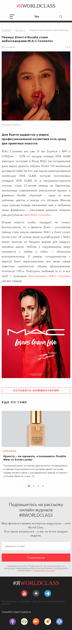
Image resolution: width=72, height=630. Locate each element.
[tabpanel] (36, 445)
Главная (6, 30)
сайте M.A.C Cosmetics (37, 215)
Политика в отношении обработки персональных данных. (33, 602)
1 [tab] (29, 486)
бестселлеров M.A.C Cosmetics (49, 276)
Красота (20, 30)
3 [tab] (38, 486)
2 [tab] (33, 486)
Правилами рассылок (44, 570)
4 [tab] (43, 486)
